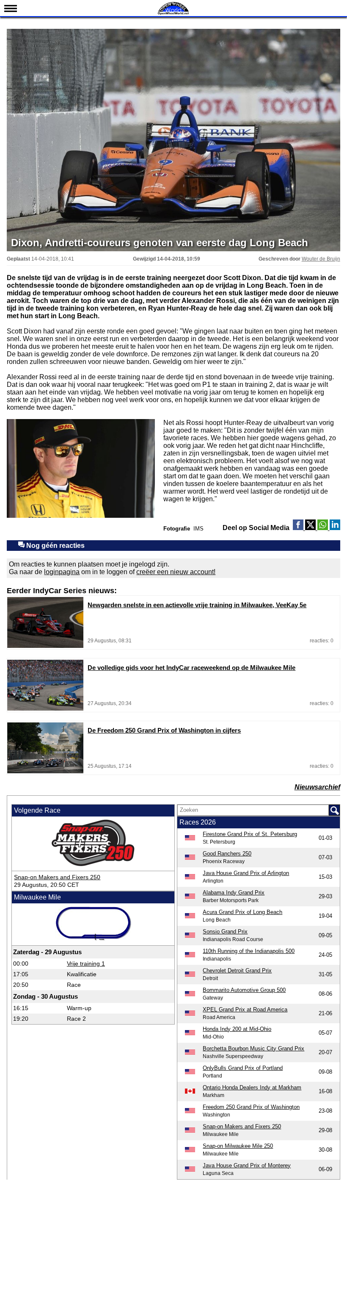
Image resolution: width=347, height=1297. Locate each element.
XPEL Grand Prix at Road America (245, 1009)
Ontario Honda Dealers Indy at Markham (252, 1087)
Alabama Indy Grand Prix (233, 892)
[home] (173, 13)
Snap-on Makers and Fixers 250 (57, 877)
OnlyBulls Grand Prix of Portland (243, 1068)
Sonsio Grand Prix (225, 931)
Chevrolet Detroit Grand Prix (237, 970)
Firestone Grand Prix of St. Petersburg (250, 834)
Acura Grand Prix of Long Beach (242, 912)
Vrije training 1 (86, 963)
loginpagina (62, 571)
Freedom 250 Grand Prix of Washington (251, 1107)
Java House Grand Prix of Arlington (246, 873)
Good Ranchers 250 (227, 853)
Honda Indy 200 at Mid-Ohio (237, 1029)
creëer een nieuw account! (175, 571)
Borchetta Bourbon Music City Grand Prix (253, 1048)
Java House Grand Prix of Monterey (247, 1165)
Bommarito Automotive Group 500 (244, 990)
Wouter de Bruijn (321, 259)
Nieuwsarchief (317, 787)
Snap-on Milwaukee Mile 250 (238, 1146)
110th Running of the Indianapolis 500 (249, 951)
